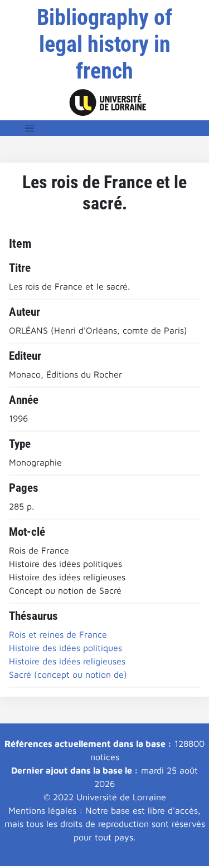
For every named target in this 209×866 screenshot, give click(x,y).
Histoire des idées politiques (65, 648)
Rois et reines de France (58, 634)
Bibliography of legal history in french (104, 44)
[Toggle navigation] (29, 128)
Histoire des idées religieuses (67, 661)
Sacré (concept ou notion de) (68, 674)
